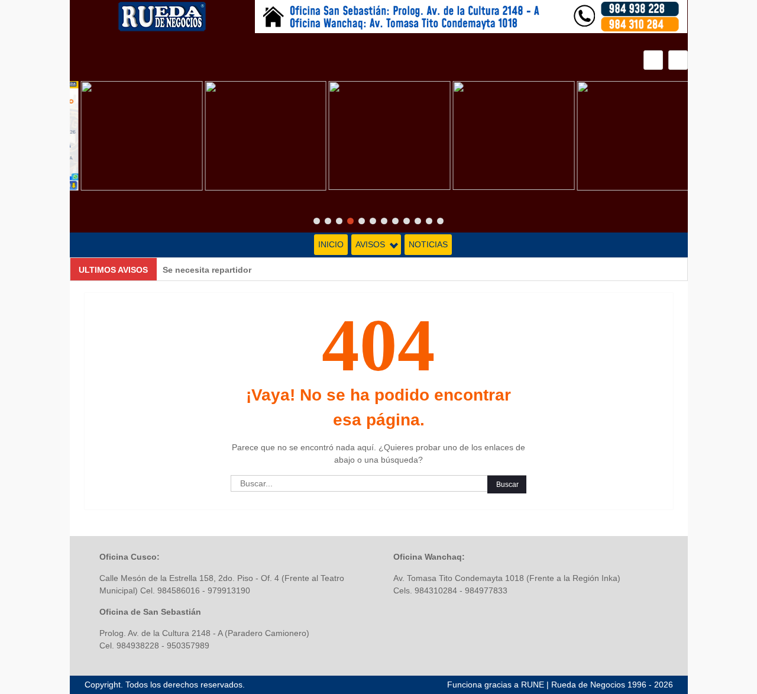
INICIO (331, 244)
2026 (663, 684)
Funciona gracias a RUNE (495, 684)
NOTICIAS (428, 244)
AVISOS (370, 244)
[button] (678, 60)
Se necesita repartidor (207, 270)
